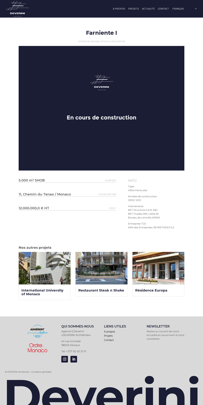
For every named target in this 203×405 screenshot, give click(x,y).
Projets (133, 8)
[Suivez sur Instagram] (64, 359)
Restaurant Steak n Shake (101, 290)
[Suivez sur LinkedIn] (73, 359)
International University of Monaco (42, 292)
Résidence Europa (151, 290)
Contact (163, 8)
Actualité (148, 8)
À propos (119, 8)
